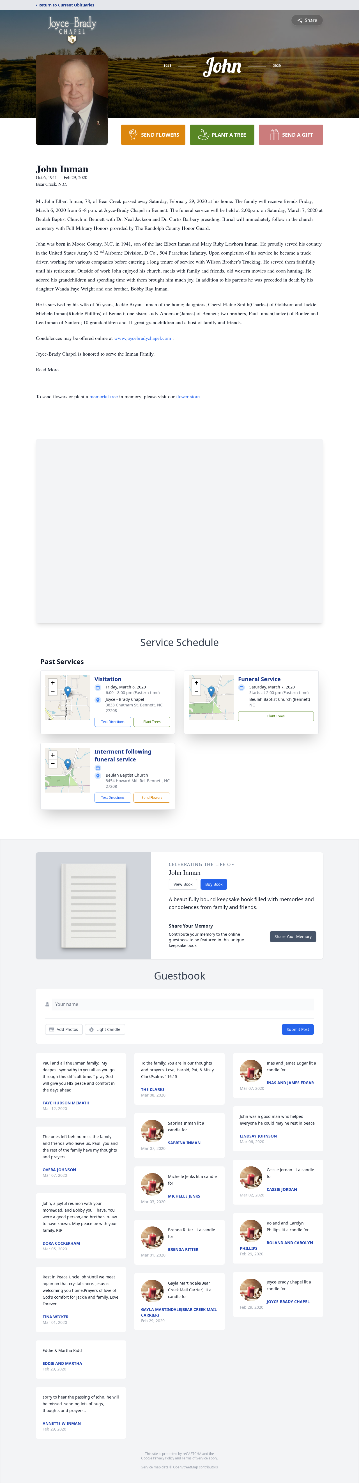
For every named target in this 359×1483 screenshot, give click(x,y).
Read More (47, 369)
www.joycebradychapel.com (143, 338)
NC (252, 705)
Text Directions (113, 721)
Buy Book (213, 884)
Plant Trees (152, 721)
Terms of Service (195, 1458)
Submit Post (298, 1029)
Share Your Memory (293, 936)
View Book (183, 884)
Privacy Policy (163, 1458)
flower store (188, 396)
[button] (67, 692)
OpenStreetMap (185, 1467)
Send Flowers (152, 797)
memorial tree (103, 396)
